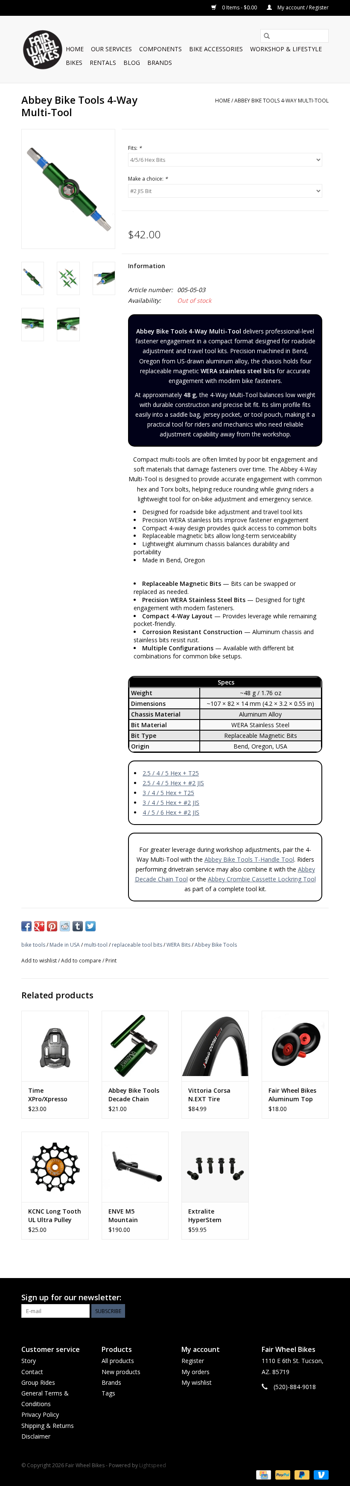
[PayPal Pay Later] (301, 1474)
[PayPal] (282, 1474)
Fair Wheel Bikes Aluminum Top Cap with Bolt (292, 1094)
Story (28, 1361)
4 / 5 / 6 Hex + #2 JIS (171, 812)
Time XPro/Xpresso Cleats (47, 1094)
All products (118, 1361)
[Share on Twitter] (90, 926)
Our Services (111, 49)
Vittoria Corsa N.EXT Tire (209, 1094)
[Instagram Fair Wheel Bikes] (322, 1298)
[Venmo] (320, 1474)
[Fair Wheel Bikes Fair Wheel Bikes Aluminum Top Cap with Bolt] (295, 1046)
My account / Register (302, 7)
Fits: (135, 148)
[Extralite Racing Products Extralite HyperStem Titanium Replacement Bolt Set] (215, 1167)
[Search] (266, 36)
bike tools (33, 944)
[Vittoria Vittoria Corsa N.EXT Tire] (215, 1046)
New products (121, 1372)
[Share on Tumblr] (78, 926)
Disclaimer (35, 1436)
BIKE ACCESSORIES (216, 49)
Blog (131, 63)
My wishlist (196, 1382)
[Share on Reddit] (65, 926)
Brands (159, 63)
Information (146, 266)
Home (75, 49)
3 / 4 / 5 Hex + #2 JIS (171, 803)
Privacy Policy (40, 1414)
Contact (32, 1372)
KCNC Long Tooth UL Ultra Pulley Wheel (54, 1215)
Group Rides (38, 1382)
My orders (195, 1372)
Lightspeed (152, 1465)
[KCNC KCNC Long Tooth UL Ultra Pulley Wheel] (55, 1167)
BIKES (74, 63)
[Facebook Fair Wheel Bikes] (291, 1298)
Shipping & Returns (47, 1426)
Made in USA (65, 944)
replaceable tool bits (137, 944)
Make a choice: (148, 178)
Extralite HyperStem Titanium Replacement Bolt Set (215, 1215)
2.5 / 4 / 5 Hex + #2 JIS (173, 783)
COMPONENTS (160, 49)
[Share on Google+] (39, 926)
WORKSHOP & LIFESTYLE (286, 49)
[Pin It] (52, 926)
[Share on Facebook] (26, 926)
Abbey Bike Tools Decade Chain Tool (133, 1094)
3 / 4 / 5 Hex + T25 (168, 793)
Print (111, 960)
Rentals (103, 63)
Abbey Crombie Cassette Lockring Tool (262, 879)
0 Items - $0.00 (239, 7)
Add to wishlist (39, 960)
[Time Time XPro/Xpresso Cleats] (55, 1046)
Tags (108, 1393)
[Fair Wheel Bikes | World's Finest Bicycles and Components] (42, 49)
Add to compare (81, 960)
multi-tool (96, 944)
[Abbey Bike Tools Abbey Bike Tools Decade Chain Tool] (135, 1046)
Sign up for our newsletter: (71, 1297)
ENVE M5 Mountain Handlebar (124, 1215)
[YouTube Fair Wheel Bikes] (306, 1298)
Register (192, 1361)
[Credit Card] (262, 1474)
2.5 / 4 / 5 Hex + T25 (171, 773)
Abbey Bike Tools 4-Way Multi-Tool (281, 100)
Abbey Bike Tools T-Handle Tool (249, 859)
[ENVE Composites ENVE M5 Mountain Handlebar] (135, 1167)
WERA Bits (178, 944)
